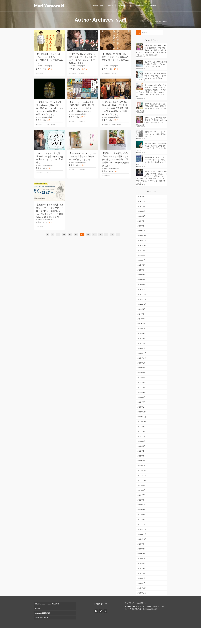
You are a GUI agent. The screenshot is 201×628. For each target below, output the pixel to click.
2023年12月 (141, 353)
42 (64, 234)
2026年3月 (141, 221)
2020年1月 (141, 583)
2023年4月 (141, 392)
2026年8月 (141, 196)
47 (94, 234)
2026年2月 (141, 226)
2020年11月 (141, 534)
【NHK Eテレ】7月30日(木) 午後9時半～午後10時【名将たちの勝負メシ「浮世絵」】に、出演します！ (151, 121)
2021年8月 (141, 490)
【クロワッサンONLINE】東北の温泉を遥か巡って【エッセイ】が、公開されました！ (155, 64)
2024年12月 (141, 294)
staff (40, 66)
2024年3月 (141, 338)
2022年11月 (141, 417)
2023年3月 (141, 397)
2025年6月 (141, 265)
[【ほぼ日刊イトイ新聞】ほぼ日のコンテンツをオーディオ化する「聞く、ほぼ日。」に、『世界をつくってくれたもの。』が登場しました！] (49, 191)
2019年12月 (141, 588)
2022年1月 (141, 466)
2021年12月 (141, 471)
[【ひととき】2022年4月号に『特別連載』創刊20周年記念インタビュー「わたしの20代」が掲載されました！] (82, 89)
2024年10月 (141, 304)
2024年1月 (141, 348)
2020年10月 (141, 539)
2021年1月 (141, 524)
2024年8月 (141, 314)
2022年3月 (141, 456)
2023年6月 (141, 382)
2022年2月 (141, 461)
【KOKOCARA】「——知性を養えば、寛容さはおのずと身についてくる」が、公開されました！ (151, 146)
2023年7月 (141, 378)
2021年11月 (141, 475)
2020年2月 (141, 578)
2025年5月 (141, 270)
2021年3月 (141, 515)
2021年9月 (141, 485)
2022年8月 (141, 431)
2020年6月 (141, 559)
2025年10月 (141, 245)
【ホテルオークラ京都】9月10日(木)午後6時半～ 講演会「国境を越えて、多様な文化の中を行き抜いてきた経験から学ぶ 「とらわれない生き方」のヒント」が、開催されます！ (151, 177)
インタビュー (84, 121)
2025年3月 (141, 280)
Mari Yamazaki (49, 5)
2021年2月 (141, 519)
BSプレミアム (51, 124)
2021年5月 (141, 505)
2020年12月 (141, 529)
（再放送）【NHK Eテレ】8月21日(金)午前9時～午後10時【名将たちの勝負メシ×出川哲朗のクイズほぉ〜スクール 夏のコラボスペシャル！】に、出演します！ (151, 50)
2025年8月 (141, 255)
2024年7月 (141, 319)
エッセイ (83, 169)
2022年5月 (141, 446)
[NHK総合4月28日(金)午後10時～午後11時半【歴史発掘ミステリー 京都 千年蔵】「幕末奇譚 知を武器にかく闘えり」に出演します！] (115, 89)
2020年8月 (141, 549)
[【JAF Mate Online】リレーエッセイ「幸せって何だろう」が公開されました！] (82, 140)
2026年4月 (141, 216)
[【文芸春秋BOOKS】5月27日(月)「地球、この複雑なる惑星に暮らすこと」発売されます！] (115, 40)
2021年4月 (141, 510)
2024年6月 (141, 324)
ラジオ (82, 73)
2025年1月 (141, 289)
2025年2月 (141, 285)
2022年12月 (141, 412)
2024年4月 (141, 334)
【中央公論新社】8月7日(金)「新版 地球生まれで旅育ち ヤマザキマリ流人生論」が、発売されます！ (151, 107)
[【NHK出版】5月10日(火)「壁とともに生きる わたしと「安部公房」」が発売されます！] (49, 40)
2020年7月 (141, 554)
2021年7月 (141, 495)
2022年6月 (141, 441)
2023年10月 (141, 363)
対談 (115, 73)
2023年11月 (141, 358)
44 (76, 234)
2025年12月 (141, 236)
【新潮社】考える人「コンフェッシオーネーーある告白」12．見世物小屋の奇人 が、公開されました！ (151, 160)
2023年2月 (141, 402)
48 (100, 234)
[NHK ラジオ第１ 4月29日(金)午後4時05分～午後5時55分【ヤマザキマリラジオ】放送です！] (49, 140)
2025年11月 (141, 241)
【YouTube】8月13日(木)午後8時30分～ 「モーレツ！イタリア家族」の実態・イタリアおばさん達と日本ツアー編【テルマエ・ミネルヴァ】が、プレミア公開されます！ (151, 91)
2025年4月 (141, 275)
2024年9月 (141, 309)
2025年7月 (141, 260)
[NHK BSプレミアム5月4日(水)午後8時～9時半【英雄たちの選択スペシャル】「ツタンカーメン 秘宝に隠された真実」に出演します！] (49, 89)
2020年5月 (141, 564)
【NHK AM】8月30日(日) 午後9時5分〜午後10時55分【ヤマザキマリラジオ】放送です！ (155, 76)
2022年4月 (141, 451)
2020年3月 (141, 573)
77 (112, 234)
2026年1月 (141, 231)
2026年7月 (141, 201)
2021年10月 (141, 480)
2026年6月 (141, 206)
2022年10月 (141, 422)
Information (40, 73)
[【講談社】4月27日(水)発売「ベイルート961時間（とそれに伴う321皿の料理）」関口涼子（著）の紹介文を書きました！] (115, 140)
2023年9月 (141, 368)
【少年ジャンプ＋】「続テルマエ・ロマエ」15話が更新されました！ (155, 134)
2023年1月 (141, 407)
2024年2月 (141, 343)
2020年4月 (141, 568)
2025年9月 (141, 250)
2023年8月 (141, 373)
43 (70, 234)
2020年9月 (141, 544)
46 (88, 234)
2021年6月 (141, 500)
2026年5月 (141, 211)
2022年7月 (141, 436)
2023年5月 (141, 387)
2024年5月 (141, 329)
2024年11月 (141, 299)
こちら (49, 69)
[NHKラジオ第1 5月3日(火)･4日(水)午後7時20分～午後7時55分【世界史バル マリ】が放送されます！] (82, 40)
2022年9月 (141, 426)
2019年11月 (141, 593)
